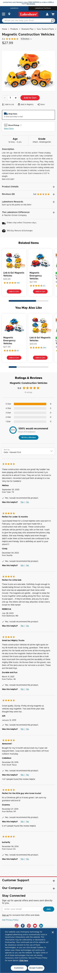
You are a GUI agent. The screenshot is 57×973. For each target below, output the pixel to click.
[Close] (53, 932)
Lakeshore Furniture (43, 8)
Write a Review (28, 437)
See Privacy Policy (10, 920)
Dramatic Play (27, 29)
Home (4, 29)
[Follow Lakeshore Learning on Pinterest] (29, 926)
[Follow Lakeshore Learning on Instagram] (16, 926)
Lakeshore (14, 8)
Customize (18, 968)
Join (48, 909)
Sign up (5, 915)
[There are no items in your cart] (53, 14)
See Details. (31, 4)
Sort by (7, 450)
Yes (22, 502)
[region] (28, 950)
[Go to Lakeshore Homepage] (28, 14)
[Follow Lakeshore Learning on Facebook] (23, 926)
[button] (3, 14)
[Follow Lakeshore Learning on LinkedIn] (41, 926)
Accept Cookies (36, 968)
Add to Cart (30, 98)
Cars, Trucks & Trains (45, 29)
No (27, 502)
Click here (23, 961)
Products (14, 29)
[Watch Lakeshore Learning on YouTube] (35, 926)
